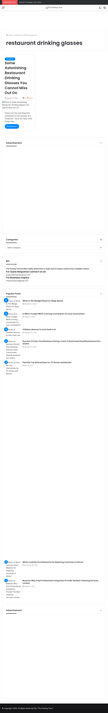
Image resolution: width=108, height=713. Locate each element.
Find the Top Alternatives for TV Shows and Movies (47, 362)
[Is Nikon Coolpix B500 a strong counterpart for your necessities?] (13, 319)
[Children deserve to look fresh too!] (13, 333)
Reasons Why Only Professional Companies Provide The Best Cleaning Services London (60, 582)
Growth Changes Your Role (30, 2)
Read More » (12, 126)
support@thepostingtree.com (18, 275)
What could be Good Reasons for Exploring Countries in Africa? (53, 562)
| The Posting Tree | (45, 708)
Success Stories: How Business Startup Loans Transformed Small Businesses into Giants (61, 342)
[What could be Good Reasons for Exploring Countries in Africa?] (13, 569)
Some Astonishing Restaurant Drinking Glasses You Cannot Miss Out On (16, 78)
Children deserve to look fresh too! (39, 329)
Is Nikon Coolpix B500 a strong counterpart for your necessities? (54, 313)
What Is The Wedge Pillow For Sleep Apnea (43, 301)
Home (10, 35)
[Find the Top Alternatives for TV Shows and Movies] (13, 460)
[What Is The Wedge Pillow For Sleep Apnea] (13, 305)
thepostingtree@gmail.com (17, 281)
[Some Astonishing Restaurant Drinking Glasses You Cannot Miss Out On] (18, 105)
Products (10, 59)
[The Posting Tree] (54, 8)
